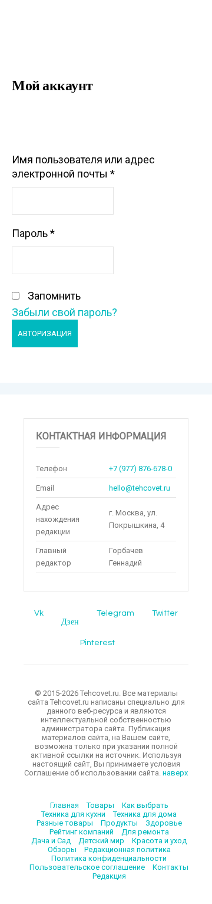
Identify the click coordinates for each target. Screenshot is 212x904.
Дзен (70, 622)
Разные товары (65, 822)
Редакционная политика (127, 849)
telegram (115, 613)
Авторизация (45, 333)
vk (39, 613)
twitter (165, 613)
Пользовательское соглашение (87, 867)
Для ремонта (145, 831)
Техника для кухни (73, 814)
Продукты (119, 822)
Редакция (109, 876)
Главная (64, 805)
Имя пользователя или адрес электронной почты (83, 166)
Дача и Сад (51, 840)
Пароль (33, 233)
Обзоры (62, 849)
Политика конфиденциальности (109, 858)
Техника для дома (145, 814)
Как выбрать (145, 805)
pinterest (97, 643)
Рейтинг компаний (81, 831)
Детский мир (101, 840)
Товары (100, 805)
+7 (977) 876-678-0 (140, 468)
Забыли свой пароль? (64, 312)
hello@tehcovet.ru (139, 488)
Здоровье (163, 822)
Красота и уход (159, 840)
